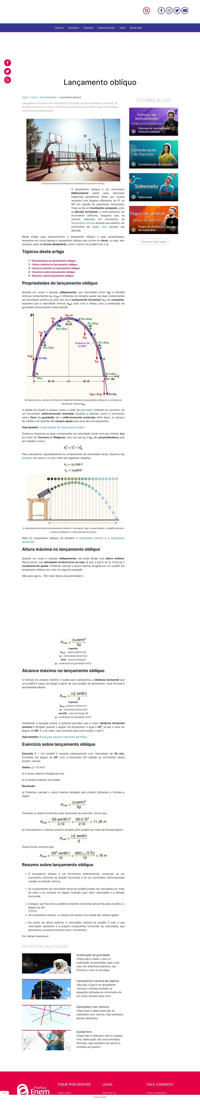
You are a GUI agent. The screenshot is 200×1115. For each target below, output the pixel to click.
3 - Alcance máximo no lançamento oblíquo (54, 268)
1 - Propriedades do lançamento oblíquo (52, 260)
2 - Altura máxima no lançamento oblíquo (53, 264)
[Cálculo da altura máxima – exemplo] (73, 821)
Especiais (88, 27)
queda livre (99, 226)
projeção (27, 457)
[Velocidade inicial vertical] (73, 470)
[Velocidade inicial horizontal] (73, 464)
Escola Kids (136, 27)
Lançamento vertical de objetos (97, 981)
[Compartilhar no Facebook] (7, 62)
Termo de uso (109, 1092)
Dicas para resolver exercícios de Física (63, 736)
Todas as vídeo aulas (153, 241)
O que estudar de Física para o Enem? (62, 427)
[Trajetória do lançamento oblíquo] (73, 354)
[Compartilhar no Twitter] (7, 71)
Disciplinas (73, 27)
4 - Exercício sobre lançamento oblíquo (51, 271)
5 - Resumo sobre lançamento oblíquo (51, 275)
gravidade (86, 409)
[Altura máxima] (73, 641)
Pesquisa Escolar (106, 27)
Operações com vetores (92, 1006)
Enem (122, 27)
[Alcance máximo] (73, 695)
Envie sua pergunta (157, 1092)
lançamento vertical (83, 222)
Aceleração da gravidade (93, 955)
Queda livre (84, 1031)
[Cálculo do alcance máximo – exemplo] (73, 854)
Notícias (59, 27)
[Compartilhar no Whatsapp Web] (7, 79)
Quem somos (64, 1092)
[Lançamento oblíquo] (73, 500)
